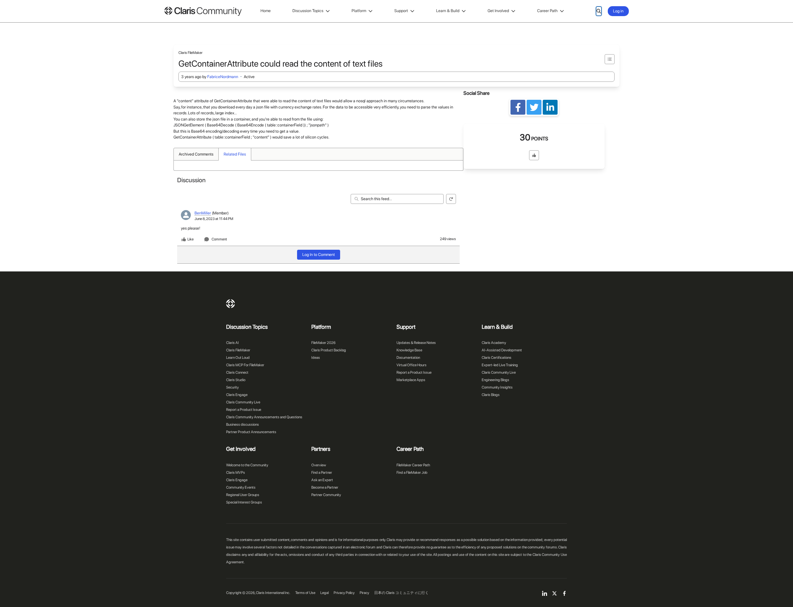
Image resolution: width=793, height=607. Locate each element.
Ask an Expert (322, 480)
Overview (318, 465)
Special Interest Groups (244, 502)
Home (266, 10)
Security (232, 387)
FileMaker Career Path (413, 465)
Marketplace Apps (410, 380)
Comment (219, 239)
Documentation (408, 357)
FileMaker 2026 (323, 343)
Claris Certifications (496, 357)
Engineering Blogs (495, 380)
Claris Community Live (243, 402)
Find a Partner (321, 472)
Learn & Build (447, 10)
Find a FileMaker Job (411, 472)
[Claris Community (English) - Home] (203, 11)
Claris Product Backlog (328, 350)
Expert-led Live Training (500, 365)
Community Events (241, 487)
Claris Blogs (491, 395)
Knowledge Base (409, 350)
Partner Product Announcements (251, 432)
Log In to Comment (318, 254)
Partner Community (326, 495)
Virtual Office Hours (411, 365)
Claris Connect (237, 372)
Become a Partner (324, 487)
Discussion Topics (307, 10)
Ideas (315, 357)
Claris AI (232, 343)
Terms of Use (305, 593)
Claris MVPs (235, 472)
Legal (324, 593)
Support (401, 10)
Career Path (547, 10)
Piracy (364, 593)
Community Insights (497, 387)
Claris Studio (235, 380)
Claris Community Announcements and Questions (264, 417)
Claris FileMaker (238, 350)
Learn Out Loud (238, 357)
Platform (359, 10)
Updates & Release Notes (416, 343)
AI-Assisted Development (502, 350)
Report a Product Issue (243, 409)
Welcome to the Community (247, 465)
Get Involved (498, 10)
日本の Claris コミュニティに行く (401, 593)
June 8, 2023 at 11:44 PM (214, 219)
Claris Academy (494, 343)
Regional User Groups (242, 495)
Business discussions (242, 424)
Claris (230, 303)
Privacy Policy (344, 593)
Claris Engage (237, 395)
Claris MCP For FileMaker (245, 365)
